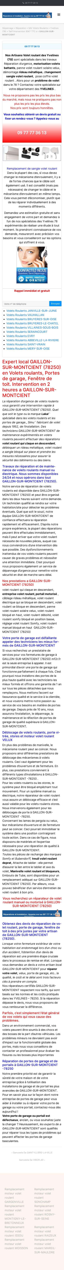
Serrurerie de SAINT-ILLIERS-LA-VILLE (32, 1152)
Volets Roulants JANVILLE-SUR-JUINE (31, 310)
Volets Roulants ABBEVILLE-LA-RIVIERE (32, 340)
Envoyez (55, 303)
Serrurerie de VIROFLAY (31, 1160)
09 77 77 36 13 (31, 3)
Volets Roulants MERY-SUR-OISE (28, 348)
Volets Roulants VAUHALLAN (25, 315)
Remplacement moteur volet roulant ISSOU (14, 1231)
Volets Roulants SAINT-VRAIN (25, 344)
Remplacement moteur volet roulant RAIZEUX (45, 1231)
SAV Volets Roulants (38, 28)
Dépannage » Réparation (14, 28)
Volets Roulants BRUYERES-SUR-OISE (31, 319)
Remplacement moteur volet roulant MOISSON (16, 1244)
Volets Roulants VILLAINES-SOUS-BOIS (32, 327)
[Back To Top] (56, 1262)
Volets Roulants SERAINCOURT (27, 331)
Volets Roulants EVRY (20, 336)
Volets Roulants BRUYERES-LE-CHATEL (32, 323)
